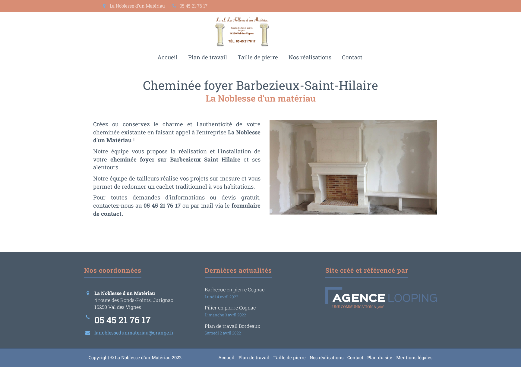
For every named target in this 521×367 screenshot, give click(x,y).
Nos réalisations (310, 57)
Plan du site (379, 357)
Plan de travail (207, 57)
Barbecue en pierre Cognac (234, 289)
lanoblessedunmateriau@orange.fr (134, 332)
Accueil (167, 57)
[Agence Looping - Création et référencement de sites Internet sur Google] (381, 298)
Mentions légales (414, 357)
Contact (352, 57)
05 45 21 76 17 (192, 6)
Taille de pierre (258, 57)
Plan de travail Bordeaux (232, 326)
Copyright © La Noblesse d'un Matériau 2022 (135, 357)
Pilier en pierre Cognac (230, 307)
